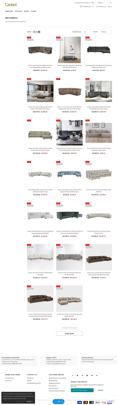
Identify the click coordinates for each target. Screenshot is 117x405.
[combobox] (103, 2)
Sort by (95, 32)
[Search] (104, 2)
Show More (69, 334)
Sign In (110, 6)
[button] (34, 32)
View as (29, 32)
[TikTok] (87, 375)
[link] (18, 360)
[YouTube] (92, 375)
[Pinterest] (82, 375)
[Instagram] (77, 375)
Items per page (76, 32)
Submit (100, 390)
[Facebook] (72, 375)
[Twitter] (97, 375)
